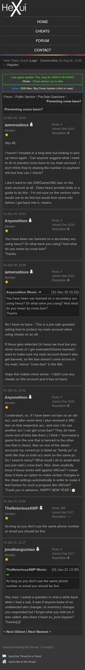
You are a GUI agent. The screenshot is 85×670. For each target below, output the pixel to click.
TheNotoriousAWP (21, 508)
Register (12, 65)
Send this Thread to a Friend (24, 656)
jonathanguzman (20, 550)
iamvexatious (17, 125)
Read (26, 81)
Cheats (42, 30)
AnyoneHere (16, 221)
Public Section (25, 96)
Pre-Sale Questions (51, 96)
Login (33, 60)
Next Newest (38, 632)
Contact (42, 49)
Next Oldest (15, 632)
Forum (42, 40)
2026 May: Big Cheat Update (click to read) (47, 88)
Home (42, 21)
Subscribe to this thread (22, 661)
